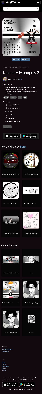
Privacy (4, 368)
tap (25, 97)
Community (5, 366)
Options (6, 127)
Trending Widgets (7, 349)
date (20, 97)
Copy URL (16, 59)
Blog (3, 362)
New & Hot (5, 351)
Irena (20, 79)
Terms (4, 370)
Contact (4, 364)
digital (6, 97)
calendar (13, 97)
